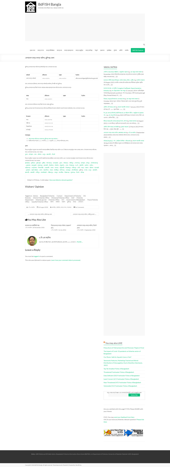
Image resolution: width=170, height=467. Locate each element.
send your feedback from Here (124, 417)
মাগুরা (51, 170)
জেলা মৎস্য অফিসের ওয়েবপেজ (36, 138)
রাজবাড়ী (95, 170)
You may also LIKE (113, 343)
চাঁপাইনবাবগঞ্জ (94, 163)
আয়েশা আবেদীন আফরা (123, 107)
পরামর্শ (63, 202)
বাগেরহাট (97, 167)
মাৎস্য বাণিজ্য (89, 50)
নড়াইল (86, 165)
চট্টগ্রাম (31, 154)
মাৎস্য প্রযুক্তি (79, 50)
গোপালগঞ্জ (77, 163)
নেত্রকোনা (34, 167)
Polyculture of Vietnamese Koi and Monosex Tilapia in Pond (124, 348)
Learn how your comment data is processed (65, 260)
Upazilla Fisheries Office (40, 202)
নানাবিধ (126, 50)
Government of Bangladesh (75, 200)
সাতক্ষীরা (61, 172)
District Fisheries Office (41, 198)
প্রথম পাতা (32, 50)
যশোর (85, 170)
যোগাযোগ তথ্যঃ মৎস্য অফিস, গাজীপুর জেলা (84, 214)
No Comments (79, 207)
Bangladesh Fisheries (47, 196)
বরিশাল (39, 154)
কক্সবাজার (27, 163)
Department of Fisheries (73, 196)
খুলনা (26, 154)
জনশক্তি (54, 207)
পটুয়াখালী (62, 167)
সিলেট (53, 154)
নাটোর (91, 165)
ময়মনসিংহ (46, 170)
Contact (59, 196)
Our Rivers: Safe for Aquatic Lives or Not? (117, 357)
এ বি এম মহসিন (31, 207)
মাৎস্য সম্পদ (41, 50)
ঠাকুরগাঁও (62, 165)
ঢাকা (35, 154)
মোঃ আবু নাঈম (112, 115)
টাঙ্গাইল (57, 165)
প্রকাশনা (102, 50)
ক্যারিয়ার (109, 50)
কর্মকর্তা (57, 202)
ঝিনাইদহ (51, 165)
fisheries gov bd (41, 200)
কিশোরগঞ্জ (49, 163)
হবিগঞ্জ (82, 172)
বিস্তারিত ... (80, 242)
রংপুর (44, 154)
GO (63, 200)
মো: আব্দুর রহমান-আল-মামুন (118, 90)
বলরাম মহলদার (132, 121)
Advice (35, 196)
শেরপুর (55, 172)
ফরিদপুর (74, 167)
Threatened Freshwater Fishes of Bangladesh (119, 372)
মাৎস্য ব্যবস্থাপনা (68, 50)
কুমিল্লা (33, 163)
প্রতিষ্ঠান (58, 207)
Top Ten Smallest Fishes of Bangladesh (116, 369)
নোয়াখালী (47, 167)
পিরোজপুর (68, 167)
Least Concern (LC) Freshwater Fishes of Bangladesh (121, 379)
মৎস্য (74, 202)
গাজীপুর (71, 163)
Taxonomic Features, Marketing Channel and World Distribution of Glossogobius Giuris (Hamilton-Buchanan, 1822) (123, 363)
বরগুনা (86, 167)
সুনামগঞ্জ (73, 172)
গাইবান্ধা (65, 163)
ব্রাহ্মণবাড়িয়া (34, 170)
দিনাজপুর (71, 165)
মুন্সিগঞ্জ (69, 202)
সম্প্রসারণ (69, 207)
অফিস (51, 202)
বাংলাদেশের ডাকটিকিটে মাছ (32, 225)
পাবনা (52, 167)
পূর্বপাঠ (115, 50)
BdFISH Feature (138, 50)
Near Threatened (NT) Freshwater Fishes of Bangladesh (122, 382)
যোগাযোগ (80, 202)
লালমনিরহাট (44, 172)
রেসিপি (120, 50)
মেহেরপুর (68, 170)
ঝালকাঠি (46, 165)
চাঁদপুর (87, 163)
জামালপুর (40, 165)
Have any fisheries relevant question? (61, 180)
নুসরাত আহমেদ (124, 127)
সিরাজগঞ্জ (67, 172)
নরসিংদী (81, 165)
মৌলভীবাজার (75, 170)
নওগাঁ (76, 165)
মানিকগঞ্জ (62, 170)
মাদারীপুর (56, 170)
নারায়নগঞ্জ (27, 167)
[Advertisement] (86, 27)
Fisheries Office (54, 200)
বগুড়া (82, 167)
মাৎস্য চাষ (59, 50)
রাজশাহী (49, 154)
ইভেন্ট (96, 50)
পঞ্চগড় (56, 167)
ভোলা (40, 170)
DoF (72, 198)
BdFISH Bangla (49, 4)
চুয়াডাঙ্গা (28, 165)
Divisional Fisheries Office (60, 198)
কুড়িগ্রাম (38, 163)
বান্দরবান (28, 170)
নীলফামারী (40, 167)
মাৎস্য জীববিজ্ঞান (50, 50)
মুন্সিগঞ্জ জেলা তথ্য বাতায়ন (50, 138)
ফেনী (78, 167)
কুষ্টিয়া (43, 163)
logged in (37, 256)
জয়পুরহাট (34, 165)
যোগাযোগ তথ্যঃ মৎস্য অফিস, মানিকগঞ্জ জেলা (40, 214)
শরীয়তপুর (50, 172)
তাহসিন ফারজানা (141, 80)
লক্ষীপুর (37, 172)
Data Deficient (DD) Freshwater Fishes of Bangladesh (122, 375)
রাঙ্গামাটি (32, 172)
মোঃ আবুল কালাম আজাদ (136, 72)
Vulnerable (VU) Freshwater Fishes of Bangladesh (120, 386)
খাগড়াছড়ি (55, 163)
